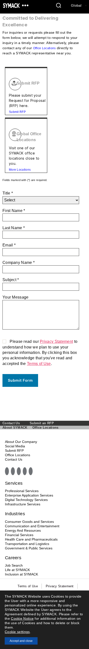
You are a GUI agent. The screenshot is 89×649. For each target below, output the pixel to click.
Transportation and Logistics (27, 544)
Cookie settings (17, 632)
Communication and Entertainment (32, 526)
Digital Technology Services (26, 500)
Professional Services (22, 491)
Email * (9, 245)
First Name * (13, 211)
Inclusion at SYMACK (21, 574)
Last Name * (13, 228)
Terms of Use (39, 364)
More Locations (20, 169)
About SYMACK (14, 427)
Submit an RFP (42, 423)
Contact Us (11, 423)
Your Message (15, 297)
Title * (7, 193)
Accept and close (21, 641)
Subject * (10, 280)
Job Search (14, 565)
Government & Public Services (28, 548)
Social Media (15, 446)
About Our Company (21, 442)
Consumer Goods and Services (29, 522)
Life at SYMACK (17, 570)
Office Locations (44, 48)
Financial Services (19, 535)
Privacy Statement (56, 341)
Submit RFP (17, 112)
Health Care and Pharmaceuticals (31, 539)
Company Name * (18, 262)
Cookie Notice (22, 618)
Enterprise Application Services (29, 495)
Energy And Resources (23, 530)
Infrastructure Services (22, 504)
